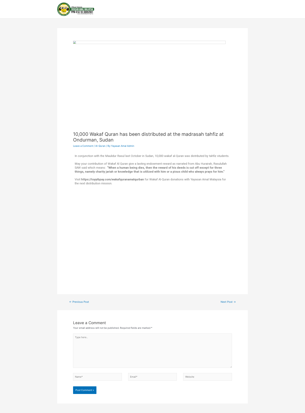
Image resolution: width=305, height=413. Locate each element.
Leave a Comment (83, 145)
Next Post (228, 301)
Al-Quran (100, 145)
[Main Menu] (244, 9)
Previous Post (79, 301)
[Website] (207, 377)
